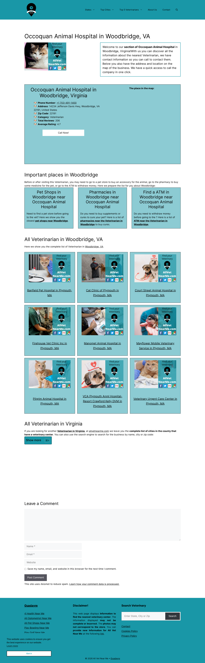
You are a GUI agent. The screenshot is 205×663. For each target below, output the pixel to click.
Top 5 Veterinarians (129, 9)
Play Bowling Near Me (36, 627)
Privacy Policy (129, 635)
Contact (166, 9)
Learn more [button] (12, 646)
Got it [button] (29, 653)
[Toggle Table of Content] (46, 440)
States (88, 9)
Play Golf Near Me (34, 632)
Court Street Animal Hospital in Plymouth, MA (155, 293)
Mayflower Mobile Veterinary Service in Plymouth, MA (155, 346)
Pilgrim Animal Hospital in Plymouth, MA (49, 401)
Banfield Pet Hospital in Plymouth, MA (49, 293)
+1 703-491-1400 (67, 102)
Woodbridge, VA (94, 246)
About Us (152, 9)
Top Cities (105, 9)
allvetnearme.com (99, 431)
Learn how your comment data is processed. (94, 584)
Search (172, 616)
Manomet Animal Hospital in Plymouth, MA (102, 346)
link (102, 633)
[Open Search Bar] (177, 10)
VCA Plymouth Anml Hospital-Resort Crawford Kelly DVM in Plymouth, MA (102, 401)
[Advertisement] (102, 466)
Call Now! (63, 132)
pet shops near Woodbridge (51, 220)
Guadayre (31, 605)
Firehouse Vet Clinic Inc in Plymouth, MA (49, 346)
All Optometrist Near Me (37, 618)
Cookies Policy (129, 631)
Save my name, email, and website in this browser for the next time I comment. (71, 568)
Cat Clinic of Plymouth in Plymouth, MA (102, 293)
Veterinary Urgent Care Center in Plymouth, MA (155, 401)
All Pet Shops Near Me (37, 623)
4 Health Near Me (34, 613)
